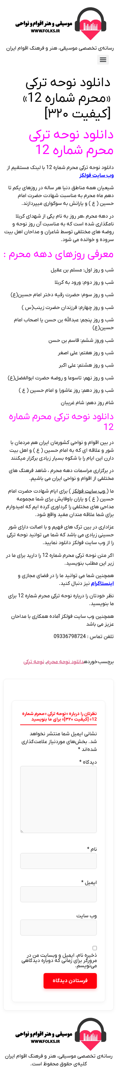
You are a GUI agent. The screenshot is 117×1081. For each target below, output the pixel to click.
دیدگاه (88, 762)
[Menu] (103, 60)
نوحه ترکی (33, 662)
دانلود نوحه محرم (65, 662)
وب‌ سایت (86, 916)
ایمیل (89, 882)
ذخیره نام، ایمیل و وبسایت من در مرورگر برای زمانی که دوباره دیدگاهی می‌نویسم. (59, 960)
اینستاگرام (102, 583)
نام (92, 849)
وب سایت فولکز (96, 175)
